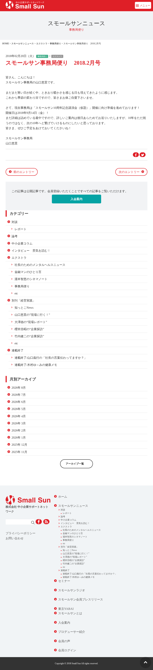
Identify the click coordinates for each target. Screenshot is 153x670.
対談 (15, 222)
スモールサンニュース (22, 43)
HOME (5, 43)
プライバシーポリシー (20, 533)
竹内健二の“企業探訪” (29, 336)
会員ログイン (67, 650)
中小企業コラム (22, 243)
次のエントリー (129, 171)
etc (16, 293)
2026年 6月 (19, 401)
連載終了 (18, 350)
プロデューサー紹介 (71, 631)
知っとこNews (24, 307)
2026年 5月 (19, 409)
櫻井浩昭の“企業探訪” (29, 329)
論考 (15, 236)
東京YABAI (66, 608)
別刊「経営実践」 (23, 300)
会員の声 (64, 641)
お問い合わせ (15, 538)
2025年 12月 (19, 444)
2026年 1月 (19, 437)
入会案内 (76, 199)
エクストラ (41, 43)
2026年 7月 (19, 394)
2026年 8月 (19, 387)
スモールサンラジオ (71, 590)
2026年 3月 (19, 423)
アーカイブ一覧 (75, 463)
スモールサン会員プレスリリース (80, 599)
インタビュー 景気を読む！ (31, 250)
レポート (20, 229)
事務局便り (55, 43)
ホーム (62, 496)
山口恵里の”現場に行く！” (32, 314)
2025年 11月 (19, 452)
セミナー (64, 581)
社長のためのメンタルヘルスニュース (40, 264)
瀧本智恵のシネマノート (31, 279)
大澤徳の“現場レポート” (31, 322)
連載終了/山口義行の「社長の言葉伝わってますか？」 (51, 357)
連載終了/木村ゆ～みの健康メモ (36, 364)
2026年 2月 (19, 430)
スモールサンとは (70, 613)
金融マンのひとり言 (28, 271)
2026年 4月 (19, 416)
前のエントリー (23, 171)
